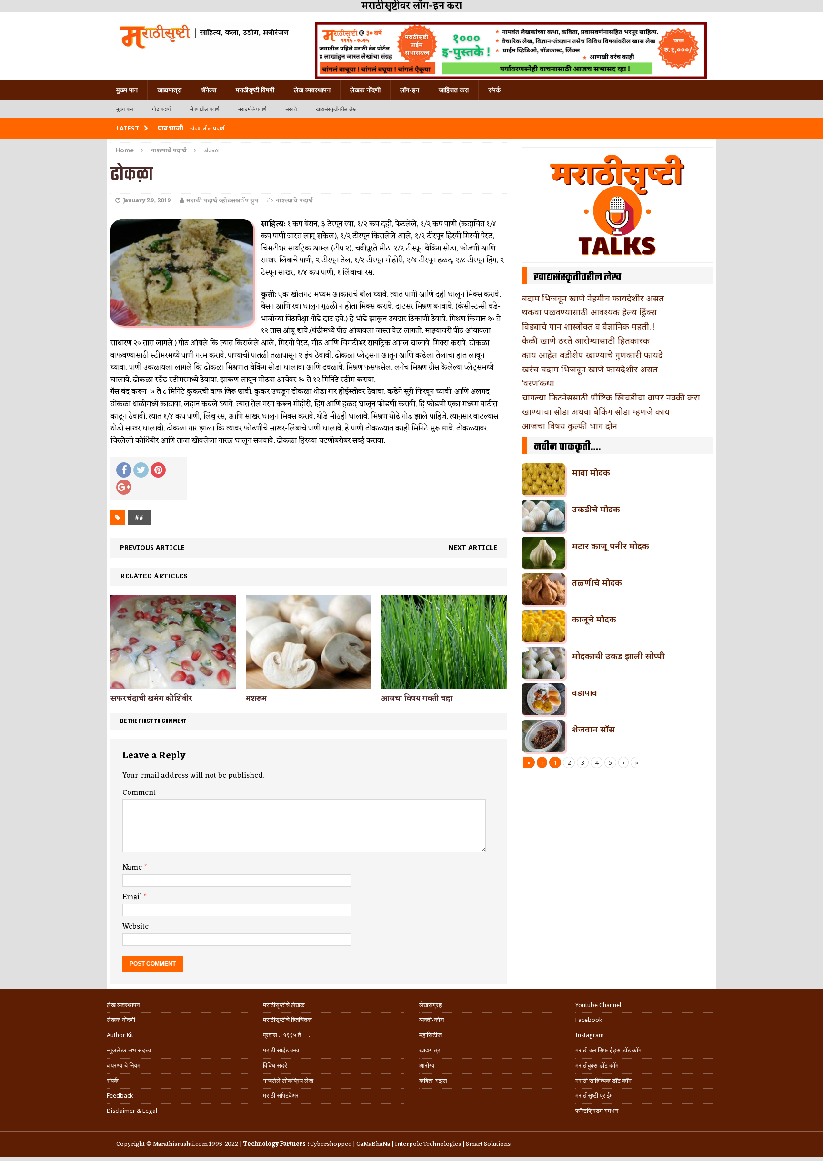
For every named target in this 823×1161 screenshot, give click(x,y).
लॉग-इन (409, 90)
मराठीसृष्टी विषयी (255, 90)
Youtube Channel (598, 1005)
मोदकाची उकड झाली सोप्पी (618, 655)
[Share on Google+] (123, 487)
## (139, 517)
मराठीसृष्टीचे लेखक (284, 1005)
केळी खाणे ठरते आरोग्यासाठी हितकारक (586, 340)
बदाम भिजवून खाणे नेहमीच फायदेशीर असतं (593, 298)
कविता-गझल (433, 1080)
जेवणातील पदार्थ (204, 109)
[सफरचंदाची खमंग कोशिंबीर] (173, 683)
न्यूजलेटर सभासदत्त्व (129, 1050)
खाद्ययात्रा (169, 90)
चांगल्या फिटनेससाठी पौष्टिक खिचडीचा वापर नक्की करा (611, 397)
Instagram (589, 1035)
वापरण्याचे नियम (124, 1065)
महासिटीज (430, 1035)
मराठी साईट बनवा (282, 1050)
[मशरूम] (308, 683)
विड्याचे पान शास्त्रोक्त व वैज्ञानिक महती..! (588, 326)
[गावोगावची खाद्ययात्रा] (203, 35)
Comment (139, 793)
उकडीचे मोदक (596, 509)
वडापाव (584, 692)
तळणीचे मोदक (597, 582)
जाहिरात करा (454, 90)
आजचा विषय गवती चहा (416, 698)
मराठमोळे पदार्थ (252, 109)
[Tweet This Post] (141, 470)
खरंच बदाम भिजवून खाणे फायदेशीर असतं (590, 369)
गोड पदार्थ (161, 109)
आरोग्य (426, 1065)
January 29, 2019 (147, 200)
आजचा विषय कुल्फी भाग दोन (569, 425)
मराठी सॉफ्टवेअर (281, 1095)
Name (133, 867)
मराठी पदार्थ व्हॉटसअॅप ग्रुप (222, 200)
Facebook (588, 1019)
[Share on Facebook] (123, 470)
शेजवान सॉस (593, 729)
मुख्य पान (127, 90)
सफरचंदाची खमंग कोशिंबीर (151, 698)
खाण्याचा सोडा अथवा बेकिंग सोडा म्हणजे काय (596, 411)
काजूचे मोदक (594, 619)
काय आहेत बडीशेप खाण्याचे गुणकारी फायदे (592, 354)
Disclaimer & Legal (132, 1110)
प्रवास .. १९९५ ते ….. (287, 1035)
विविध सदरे (275, 1065)
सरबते (291, 109)
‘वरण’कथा (538, 383)
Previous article (152, 547)
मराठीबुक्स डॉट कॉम (597, 1065)
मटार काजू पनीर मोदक (610, 545)
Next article (472, 547)
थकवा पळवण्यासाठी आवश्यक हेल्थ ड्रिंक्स (589, 312)
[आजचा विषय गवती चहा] (443, 683)
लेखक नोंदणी (365, 90)
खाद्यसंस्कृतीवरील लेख (336, 109)
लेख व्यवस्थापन (312, 90)
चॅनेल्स (208, 90)
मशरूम (256, 698)
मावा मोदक (591, 472)
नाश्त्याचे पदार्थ (294, 200)
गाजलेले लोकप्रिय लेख (288, 1080)
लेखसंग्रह (430, 1005)
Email (133, 897)
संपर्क (494, 90)
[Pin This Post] (158, 470)
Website (135, 926)
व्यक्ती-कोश (431, 1019)
